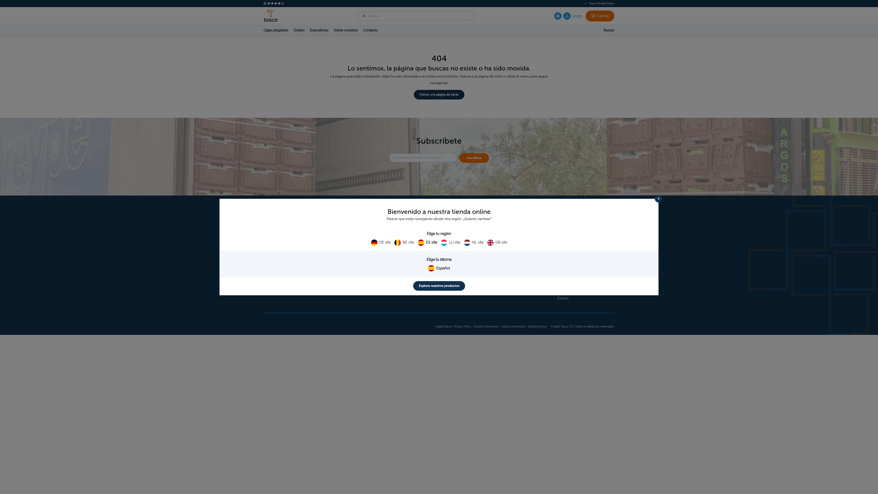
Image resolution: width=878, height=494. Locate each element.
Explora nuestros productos (439, 285)
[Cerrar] (658, 198)
